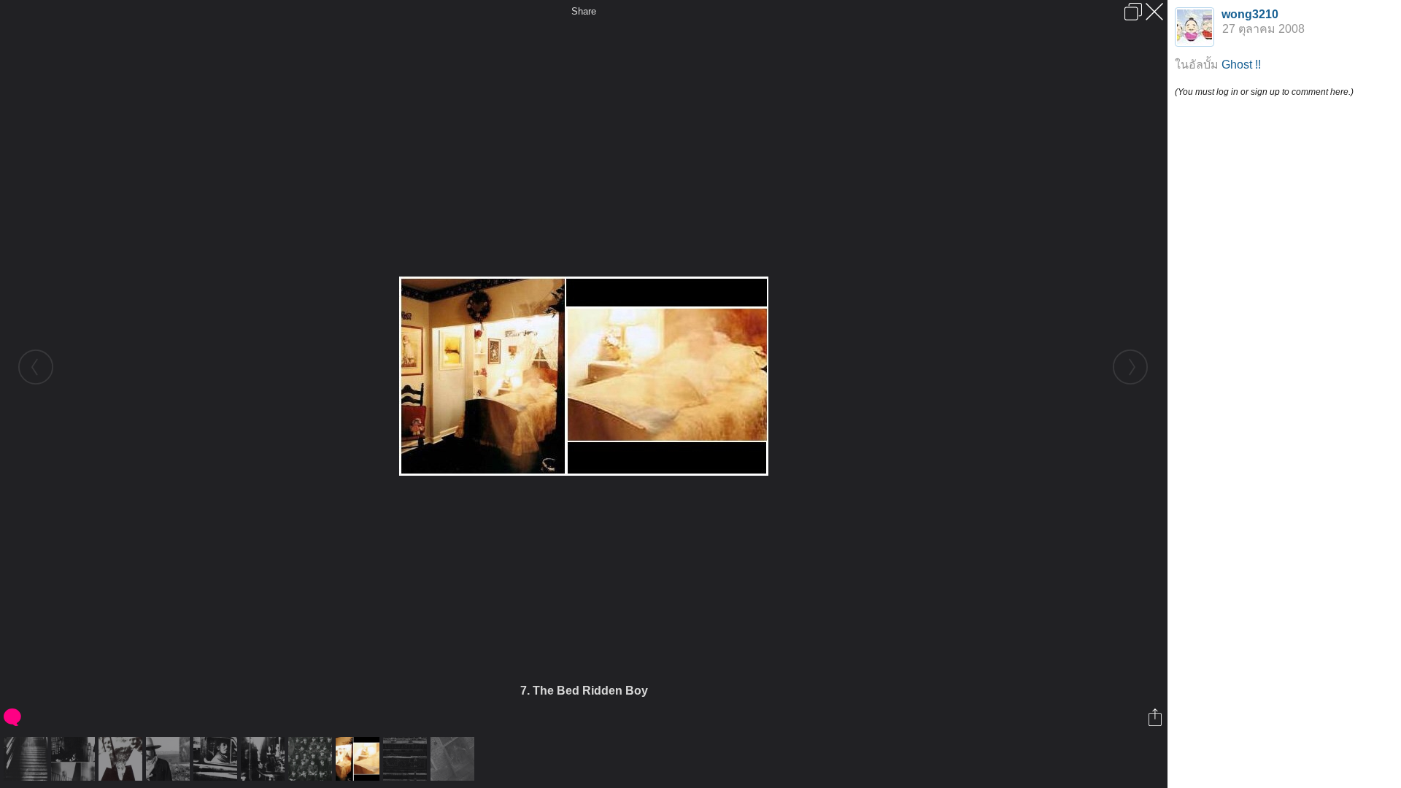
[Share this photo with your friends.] (1156, 717)
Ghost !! (1241, 64)
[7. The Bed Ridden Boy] (359, 759)
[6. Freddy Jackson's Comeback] (312, 759)
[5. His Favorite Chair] (264, 759)
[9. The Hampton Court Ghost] (454, 759)
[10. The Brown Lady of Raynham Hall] (27, 759)
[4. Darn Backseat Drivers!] (217, 759)
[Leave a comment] (13, 717)
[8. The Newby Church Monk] (407, 759)
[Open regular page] (1133, 11)
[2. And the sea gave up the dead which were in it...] (122, 759)
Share (583, 11)
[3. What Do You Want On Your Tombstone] (169, 759)
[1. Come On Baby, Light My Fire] (75, 759)
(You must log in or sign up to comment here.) (1264, 92)
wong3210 (1249, 14)
